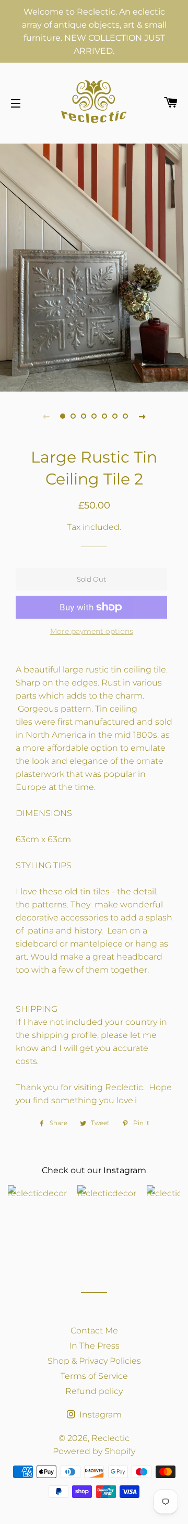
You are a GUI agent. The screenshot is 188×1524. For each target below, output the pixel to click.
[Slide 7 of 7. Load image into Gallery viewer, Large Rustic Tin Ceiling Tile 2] (125, 416)
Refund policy (94, 1391)
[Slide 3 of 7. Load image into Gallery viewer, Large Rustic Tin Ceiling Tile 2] (83, 416)
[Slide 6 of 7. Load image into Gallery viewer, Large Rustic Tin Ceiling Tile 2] (115, 416)
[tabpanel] (94, 266)
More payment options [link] (91, 631)
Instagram (99, 1415)
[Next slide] (142, 416)
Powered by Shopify (94, 1451)
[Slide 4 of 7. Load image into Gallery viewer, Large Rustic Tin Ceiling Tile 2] (94, 416)
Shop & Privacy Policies (94, 1361)
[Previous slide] (45, 416)
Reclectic (110, 1438)
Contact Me (94, 1331)
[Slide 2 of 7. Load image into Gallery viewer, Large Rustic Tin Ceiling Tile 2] (73, 416)
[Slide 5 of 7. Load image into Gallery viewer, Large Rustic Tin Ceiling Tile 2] (104, 416)
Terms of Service (94, 1376)
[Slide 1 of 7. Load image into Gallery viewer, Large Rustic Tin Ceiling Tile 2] (62, 416)
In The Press (94, 1346)
